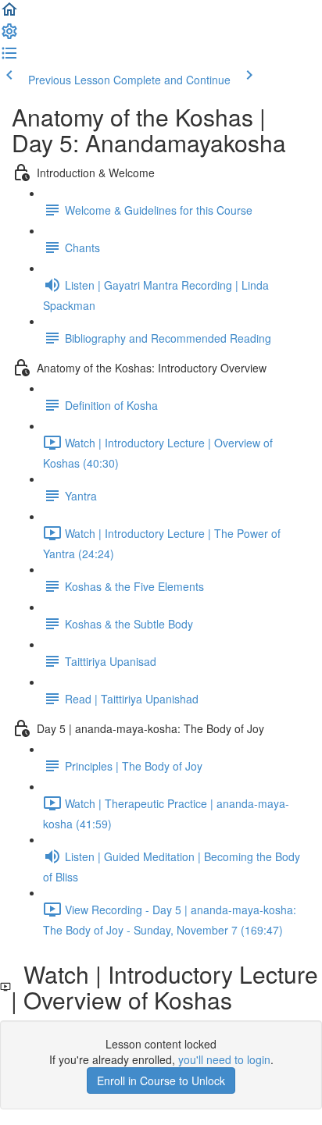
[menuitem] (9, 36)
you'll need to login (224, 1059)
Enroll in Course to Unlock (161, 1080)
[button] (9, 14)
